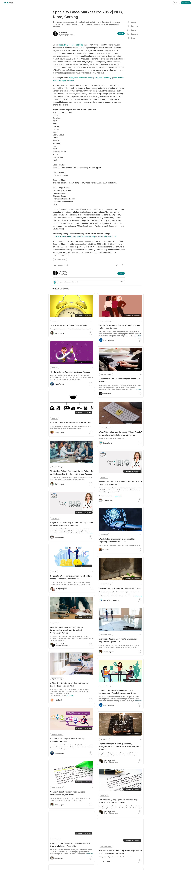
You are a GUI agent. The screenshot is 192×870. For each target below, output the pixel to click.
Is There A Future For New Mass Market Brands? (71, 422)
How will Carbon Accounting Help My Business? (120, 588)
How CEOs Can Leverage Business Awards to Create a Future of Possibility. (70, 844)
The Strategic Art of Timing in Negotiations (69, 325)
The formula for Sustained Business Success (70, 372)
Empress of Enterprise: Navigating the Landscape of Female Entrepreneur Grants (117, 691)
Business (54, 321)
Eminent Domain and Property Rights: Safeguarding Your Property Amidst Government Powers (66, 630)
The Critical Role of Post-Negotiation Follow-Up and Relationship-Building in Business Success (71, 472)
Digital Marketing (57, 679)
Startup (54, 571)
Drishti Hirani (62, 590)
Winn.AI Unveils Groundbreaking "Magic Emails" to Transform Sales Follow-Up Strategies (120, 433)
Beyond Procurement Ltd (111, 600)
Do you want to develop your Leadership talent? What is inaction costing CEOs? (71, 523)
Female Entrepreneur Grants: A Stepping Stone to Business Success (119, 326)
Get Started (185, 2)
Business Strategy (60, 259)
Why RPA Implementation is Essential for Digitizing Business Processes (117, 540)
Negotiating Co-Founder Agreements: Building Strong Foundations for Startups (71, 577)
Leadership (104, 477)
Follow (121, 33)
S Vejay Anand (59, 432)
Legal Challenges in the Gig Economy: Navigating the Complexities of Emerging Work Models (119, 746)
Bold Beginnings (108, 340)
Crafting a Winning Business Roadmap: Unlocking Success (67, 739)
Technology (104, 534)
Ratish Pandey (59, 384)
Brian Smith (107, 393)
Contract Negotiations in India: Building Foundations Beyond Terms (67, 793)
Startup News (107, 443)
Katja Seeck (58, 700)
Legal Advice (104, 739)
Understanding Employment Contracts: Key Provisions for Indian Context (118, 800)
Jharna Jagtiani (108, 652)
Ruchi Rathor (107, 861)
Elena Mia (106, 550)
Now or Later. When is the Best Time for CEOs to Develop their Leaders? (120, 482)
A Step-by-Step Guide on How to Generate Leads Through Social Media (69, 684)
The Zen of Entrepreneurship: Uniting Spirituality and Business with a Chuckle (120, 851)
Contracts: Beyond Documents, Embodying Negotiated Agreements (118, 640)
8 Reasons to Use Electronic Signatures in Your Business (119, 380)
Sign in (176, 2)
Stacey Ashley (107, 500)
